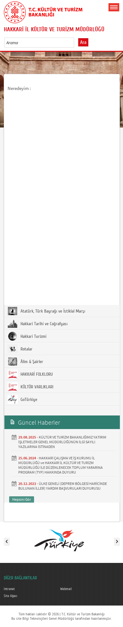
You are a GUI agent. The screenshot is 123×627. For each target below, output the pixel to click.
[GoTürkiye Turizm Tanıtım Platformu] (61, 540)
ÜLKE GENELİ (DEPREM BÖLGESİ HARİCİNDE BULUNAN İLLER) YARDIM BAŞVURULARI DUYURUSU (62, 486)
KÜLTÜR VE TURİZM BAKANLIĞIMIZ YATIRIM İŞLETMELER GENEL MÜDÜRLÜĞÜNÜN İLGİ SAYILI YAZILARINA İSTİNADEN (62, 442)
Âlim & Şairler (31, 361)
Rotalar (25, 349)
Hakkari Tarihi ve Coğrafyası (43, 323)
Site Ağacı (10, 596)
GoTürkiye (28, 399)
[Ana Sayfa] (43, 11)
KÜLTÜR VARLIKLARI (36, 387)
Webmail (66, 589)
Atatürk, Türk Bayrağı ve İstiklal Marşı (52, 311)
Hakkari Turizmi (32, 336)
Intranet (9, 589)
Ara (83, 42)
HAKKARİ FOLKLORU (36, 374)
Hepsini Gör (21, 499)
